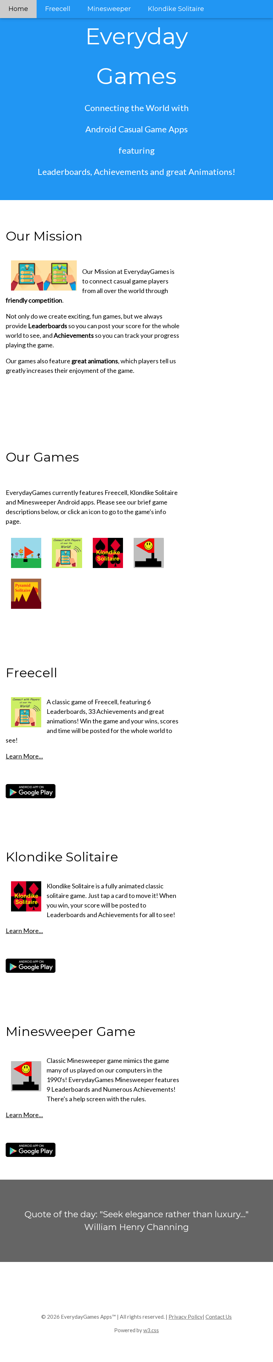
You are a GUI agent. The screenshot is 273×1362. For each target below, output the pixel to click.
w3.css (151, 1330)
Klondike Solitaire (176, 9)
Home (18, 9)
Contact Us (218, 1316)
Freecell (57, 9)
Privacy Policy (185, 1316)
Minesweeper (109, 9)
